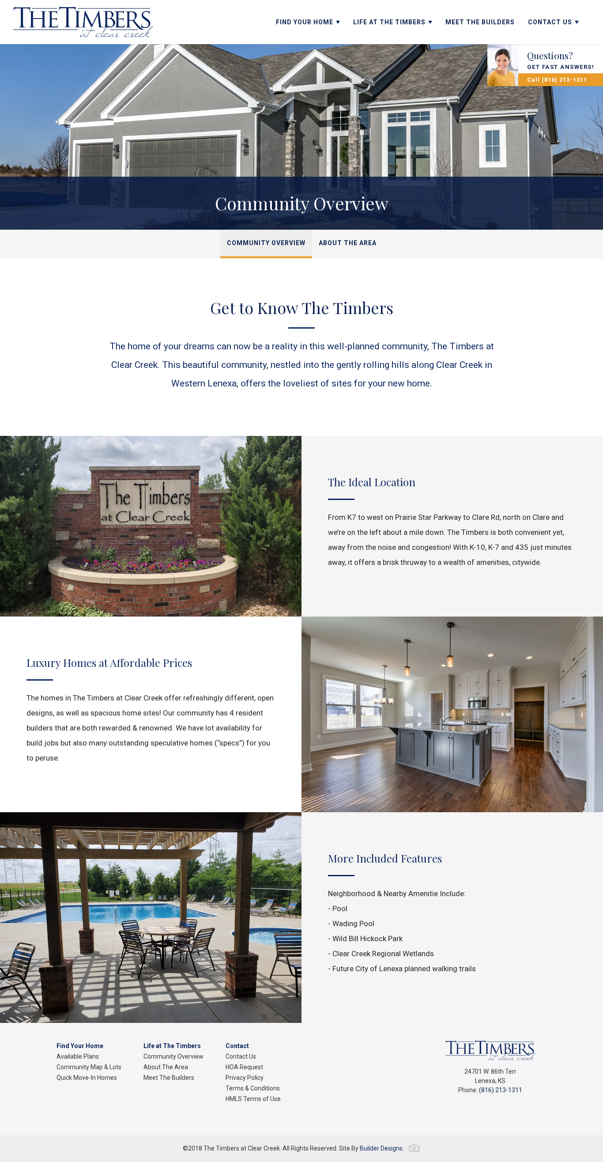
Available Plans (78, 1056)
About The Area (348, 242)
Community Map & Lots (89, 1067)
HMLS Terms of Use (253, 1098)
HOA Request (244, 1067)
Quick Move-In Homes (87, 1077)
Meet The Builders (480, 22)
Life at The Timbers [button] (389, 22)
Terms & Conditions (253, 1088)
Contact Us (241, 1056)
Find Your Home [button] (304, 22)
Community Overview (266, 242)
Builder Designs (381, 1148)
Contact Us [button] (550, 22)
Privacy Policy (245, 1077)
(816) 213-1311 (500, 1090)
